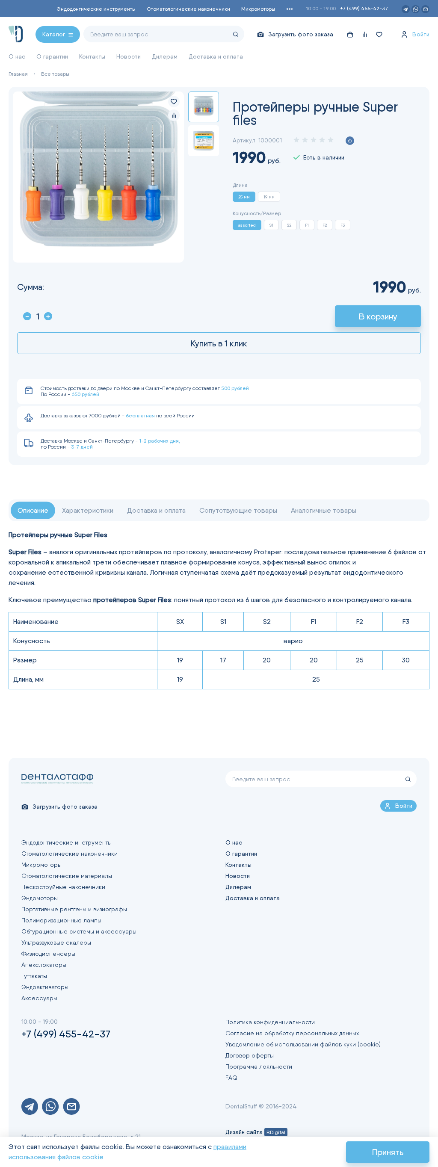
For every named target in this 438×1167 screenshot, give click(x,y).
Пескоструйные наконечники (63, 886)
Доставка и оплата (216, 56)
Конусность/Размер (257, 213)
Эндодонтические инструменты (96, 9)
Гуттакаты (34, 975)
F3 (342, 224)
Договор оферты (249, 1055)
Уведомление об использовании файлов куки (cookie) (303, 1044)
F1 (307, 224)
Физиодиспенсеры (48, 953)
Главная (18, 74)
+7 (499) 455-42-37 (364, 8)
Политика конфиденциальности (270, 1022)
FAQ (231, 1077)
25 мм (244, 196)
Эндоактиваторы (44, 987)
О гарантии (52, 56)
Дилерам (165, 56)
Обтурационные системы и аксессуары (78, 931)
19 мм (269, 196)
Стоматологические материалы (66, 875)
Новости (128, 56)
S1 (271, 224)
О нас (17, 56)
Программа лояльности (258, 1066)
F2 (325, 224)
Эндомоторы (39, 898)
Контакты (92, 56)
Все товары (55, 74)
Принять (387, 1152)
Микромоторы (258, 9)
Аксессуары (39, 998)
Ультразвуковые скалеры (56, 942)
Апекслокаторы (43, 964)
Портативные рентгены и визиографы (74, 909)
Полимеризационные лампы (61, 920)
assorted (247, 224)
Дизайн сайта (255, 1132)
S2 (289, 224)
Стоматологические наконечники (188, 9)
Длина (240, 185)
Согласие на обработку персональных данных (292, 1033)
